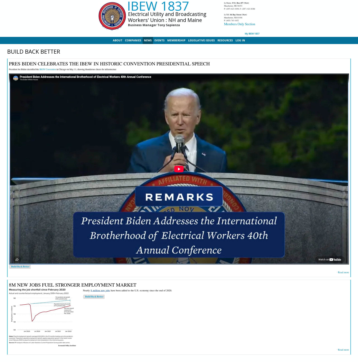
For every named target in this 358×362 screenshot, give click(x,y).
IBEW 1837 (158, 6)
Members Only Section (239, 24)
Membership (176, 40)
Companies (133, 40)
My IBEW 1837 (252, 34)
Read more (343, 272)
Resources (225, 40)
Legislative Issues (201, 40)
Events (159, 40)
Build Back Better (20, 266)
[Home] (112, 16)
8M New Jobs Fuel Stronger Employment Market (72, 284)
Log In (240, 40)
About (117, 40)
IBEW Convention (47, 69)
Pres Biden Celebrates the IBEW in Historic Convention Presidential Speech (109, 63)
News (148, 40)
